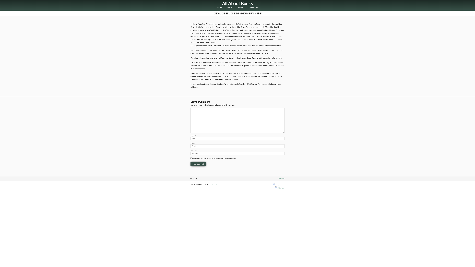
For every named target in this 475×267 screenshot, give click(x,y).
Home (219, 8)
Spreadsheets (253, 8)
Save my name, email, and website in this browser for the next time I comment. (214, 158)
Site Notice (215, 185)
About (229, 8)
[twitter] (280, 188)
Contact (240, 8)
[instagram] (279, 185)
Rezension (281, 178)
